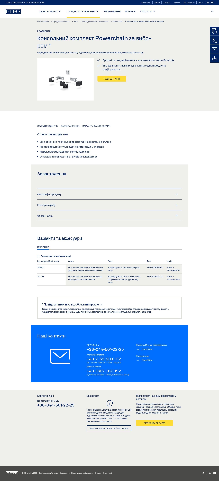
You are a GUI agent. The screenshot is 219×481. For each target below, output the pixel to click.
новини (157, 3)
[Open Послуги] (154, 11)
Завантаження (70, 126)
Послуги (145, 11)
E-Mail (148, 312)
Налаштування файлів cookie (82, 473)
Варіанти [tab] (43, 246)
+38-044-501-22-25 (105, 349)
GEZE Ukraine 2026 (29, 473)
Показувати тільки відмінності (56, 256)
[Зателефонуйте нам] (214, 40)
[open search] (212, 11)
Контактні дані (45, 395)
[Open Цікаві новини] (59, 11)
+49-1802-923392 (104, 371)
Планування (112, 11)
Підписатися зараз (154, 423)
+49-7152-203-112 (104, 359)
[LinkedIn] (208, 3)
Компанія (166, 3)
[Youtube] (212, 3)
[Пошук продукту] (214, 31)
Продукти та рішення (81, 11)
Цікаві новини (48, 11)
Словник (98, 473)
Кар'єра (177, 3)
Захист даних (65, 473)
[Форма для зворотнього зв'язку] (214, 49)
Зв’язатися (93, 395)
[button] (189, 3)
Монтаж (130, 11)
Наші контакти (112, 79)
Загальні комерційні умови (48, 473)
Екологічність (146, 3)
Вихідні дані (107, 473)
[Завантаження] (214, 58)
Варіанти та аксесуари (96, 126)
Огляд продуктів (47, 126)
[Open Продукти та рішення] (97, 11)
